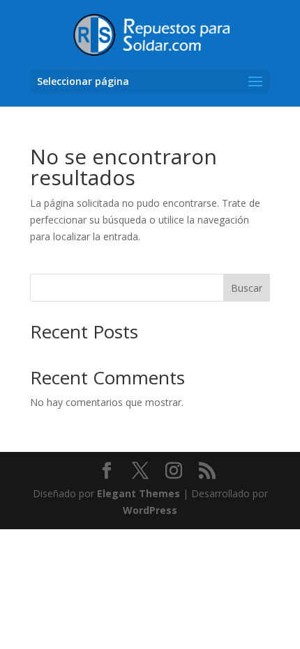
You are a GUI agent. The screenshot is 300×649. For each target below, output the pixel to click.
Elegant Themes (138, 493)
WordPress (150, 510)
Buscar (246, 288)
